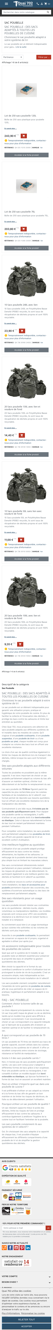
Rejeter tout (26, 1319)
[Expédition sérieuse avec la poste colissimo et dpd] (17, 1183)
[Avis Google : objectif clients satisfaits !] (17, 1168)
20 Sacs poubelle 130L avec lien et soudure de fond (22, 408)
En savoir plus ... (10, 128)
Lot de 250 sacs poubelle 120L (20, 115)
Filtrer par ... (43, 57)
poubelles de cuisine (40, 986)
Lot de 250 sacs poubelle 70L (19, 211)
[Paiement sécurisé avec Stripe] (17, 1197)
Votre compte (10, 1276)
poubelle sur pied (10, 741)
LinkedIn (28, 1247)
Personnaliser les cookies (33, 1313)
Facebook (10, 1247)
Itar (42, 342)
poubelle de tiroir (27, 738)
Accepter (26, 1326)
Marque (35, 148)
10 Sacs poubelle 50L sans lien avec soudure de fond (23, 512)
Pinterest (22, 1247)
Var (41, 148)
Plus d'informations (11, 1313)
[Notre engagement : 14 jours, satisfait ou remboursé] (17, 1264)
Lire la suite (21, 47)
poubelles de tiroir (41, 834)
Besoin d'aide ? (10, 1282)
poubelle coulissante (25, 735)
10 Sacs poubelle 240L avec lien (20, 304)
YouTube (16, 1247)
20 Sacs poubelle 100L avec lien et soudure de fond (22, 617)
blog (4, 1247)
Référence (9, 148)
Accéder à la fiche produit (26, 155)
